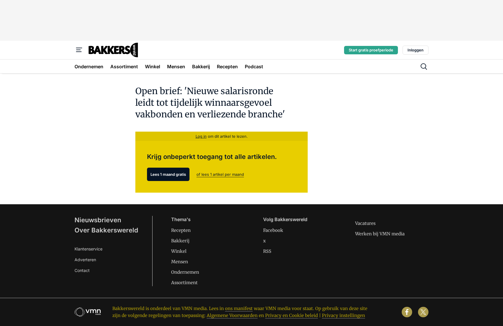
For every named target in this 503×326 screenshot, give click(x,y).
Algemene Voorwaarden (232, 315)
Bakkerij (180, 240)
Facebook (273, 230)
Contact (82, 270)
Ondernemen (185, 272)
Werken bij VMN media (380, 234)
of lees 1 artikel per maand (220, 174)
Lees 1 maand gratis (168, 174)
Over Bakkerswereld (106, 230)
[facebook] (407, 312)
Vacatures (365, 223)
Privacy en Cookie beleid (291, 315)
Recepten (181, 230)
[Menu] (79, 50)
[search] (423, 66)
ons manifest (239, 308)
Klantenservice (88, 248)
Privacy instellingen (343, 315)
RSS (267, 251)
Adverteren (85, 259)
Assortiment (184, 282)
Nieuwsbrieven (98, 220)
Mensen (179, 261)
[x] (423, 312)
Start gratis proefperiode (371, 50)
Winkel (179, 251)
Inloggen (416, 50)
